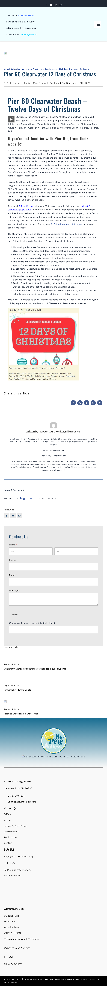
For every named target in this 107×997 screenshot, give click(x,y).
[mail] (61, 5)
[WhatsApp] (93, 404)
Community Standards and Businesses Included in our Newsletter (35, 668)
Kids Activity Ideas (79, 69)
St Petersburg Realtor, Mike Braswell (28, 83)
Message (14, 590)
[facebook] (46, 5)
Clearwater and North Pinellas (32, 69)
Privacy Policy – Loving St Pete (17, 689)
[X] (80, 404)
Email (13, 575)
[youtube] (51, 5)
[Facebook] (73, 404)
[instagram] (56, 5)
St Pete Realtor (26, 15)
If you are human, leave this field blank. (32, 623)
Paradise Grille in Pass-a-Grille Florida (21, 713)
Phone (12, 560)
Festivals (54, 69)
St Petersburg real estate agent (66, 224)
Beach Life (9, 69)
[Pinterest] (99, 404)
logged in (26, 498)
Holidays (64, 69)
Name (13, 545)
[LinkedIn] (86, 404)
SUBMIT (15, 615)
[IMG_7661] (5, 701)
